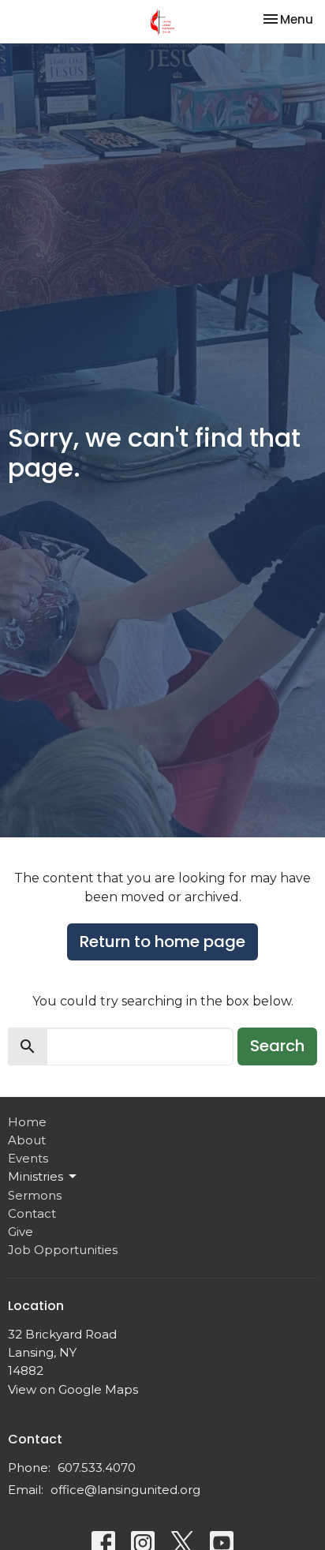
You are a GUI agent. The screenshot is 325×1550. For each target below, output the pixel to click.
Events (28, 1158)
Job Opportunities (63, 1249)
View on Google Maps (73, 1389)
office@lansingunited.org (125, 1489)
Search (277, 1046)
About (27, 1140)
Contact (32, 1213)
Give (20, 1231)
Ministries (35, 1176)
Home (27, 1121)
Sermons (35, 1195)
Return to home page (162, 941)
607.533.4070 (97, 1467)
